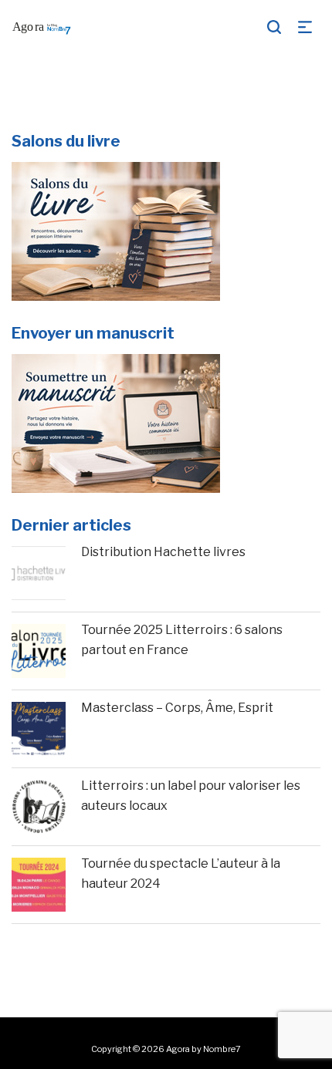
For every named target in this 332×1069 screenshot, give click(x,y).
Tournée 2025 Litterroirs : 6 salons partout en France (182, 639)
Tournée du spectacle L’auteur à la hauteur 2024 (180, 873)
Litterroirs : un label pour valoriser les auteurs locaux (190, 795)
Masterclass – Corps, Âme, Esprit (177, 707)
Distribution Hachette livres (163, 552)
